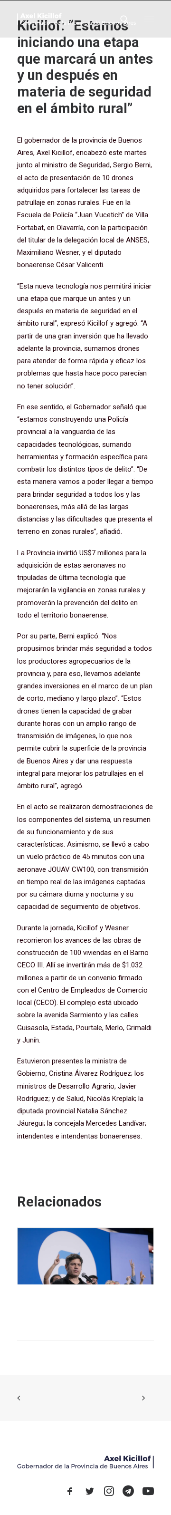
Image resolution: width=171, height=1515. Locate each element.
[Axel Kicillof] (76, 19)
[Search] (120, 19)
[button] (149, 19)
